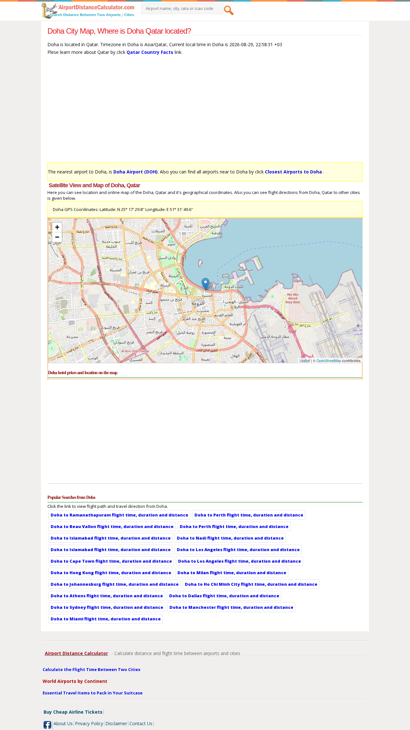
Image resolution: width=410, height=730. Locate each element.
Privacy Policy (89, 723)
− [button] (57, 237)
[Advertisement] (204, 112)
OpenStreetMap (328, 360)
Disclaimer (116, 723)
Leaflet (304, 360)
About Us (63, 723)
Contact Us (140, 723)
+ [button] (57, 227)
